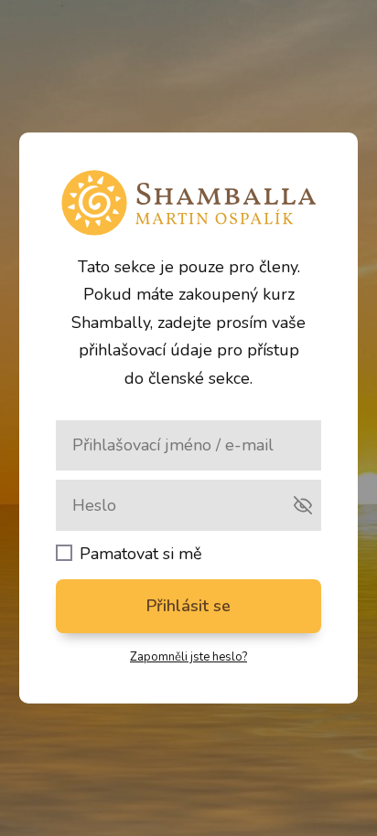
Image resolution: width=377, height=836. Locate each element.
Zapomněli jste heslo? (188, 657)
